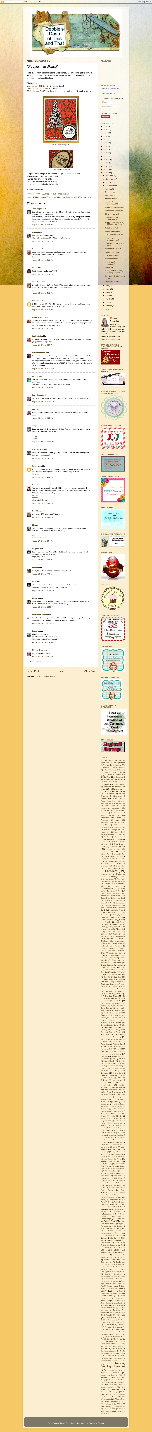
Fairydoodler (105, 1034)
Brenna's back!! (111, 198)
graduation (108, 1063)
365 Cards (121, 767)
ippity (119, 1097)
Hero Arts (112, 1075)
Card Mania (113, 846)
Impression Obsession (117, 1090)
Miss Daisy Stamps (119, 1156)
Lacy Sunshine (106, 1121)
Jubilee (106, 1106)
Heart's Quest (118, 1073)
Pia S (34, 409)
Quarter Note (120, 1219)
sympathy (104, 1305)
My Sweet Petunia (119, 1168)
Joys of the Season (118, 1104)
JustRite (118, 1111)
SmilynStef (36, 336)
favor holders (105, 1039)
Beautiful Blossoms (107, 827)
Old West (118, 1178)
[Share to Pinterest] (68, 194)
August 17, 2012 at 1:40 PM (42, 517)
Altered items (117, 798)
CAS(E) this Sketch (108, 858)
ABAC (115, 782)
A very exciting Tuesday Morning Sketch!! (114, 272)
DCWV (123, 984)
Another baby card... (113, 252)
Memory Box (117, 1145)
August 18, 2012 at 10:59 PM (43, 607)
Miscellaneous (105, 1156)
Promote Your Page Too (108, 93)
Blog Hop (122, 834)
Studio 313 (111, 1283)
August (108, 189)
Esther (34, 631)
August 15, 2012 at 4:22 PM (42, 260)
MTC (119, 1161)
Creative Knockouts (110, 955)
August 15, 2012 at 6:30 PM (42, 310)
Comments (108, 106)
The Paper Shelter (118, 1334)
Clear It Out (116, 891)
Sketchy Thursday (118, 1255)
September (110, 186)
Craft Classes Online (112, 905)
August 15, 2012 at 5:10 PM (42, 274)
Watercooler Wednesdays (109, 1392)
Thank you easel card (113, 281)
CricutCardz (116, 963)
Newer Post (33, 671)
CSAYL (103, 967)
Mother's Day (106, 1161)
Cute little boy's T (111, 228)
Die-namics (119, 998)
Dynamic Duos (106, 1025)
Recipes (120, 1224)
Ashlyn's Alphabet (108, 815)
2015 (106, 163)
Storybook (114, 1281)
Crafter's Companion (108, 912)
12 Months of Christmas (113, 765)
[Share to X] (63, 194)
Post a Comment (36, 661)
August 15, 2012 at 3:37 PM (42, 241)
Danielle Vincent (38, 352)
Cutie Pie (107, 977)
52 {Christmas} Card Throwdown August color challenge (50, 91)
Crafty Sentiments (116, 936)
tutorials (103, 1375)
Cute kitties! (109, 267)
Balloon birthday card (113, 249)
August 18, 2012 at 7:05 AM (42, 574)
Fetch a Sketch (118, 1039)
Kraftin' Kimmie (115, 1116)
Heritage (104, 1075)
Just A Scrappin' (117, 1106)
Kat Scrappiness (108, 1113)
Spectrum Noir (106, 1262)
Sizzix (107, 1255)
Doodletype (105, 1018)
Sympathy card (110, 192)
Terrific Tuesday (106, 1315)
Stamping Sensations (113, 1274)
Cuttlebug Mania (107, 979)
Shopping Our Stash (117, 1245)
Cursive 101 (109, 970)
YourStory (120, 1411)
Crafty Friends (115, 929)
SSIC (120, 1264)
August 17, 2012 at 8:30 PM (42, 560)
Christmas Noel (71, 197)
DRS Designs (116, 1023)
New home (118, 1176)
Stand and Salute (119, 1276)
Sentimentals (105, 1243)
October (109, 182)
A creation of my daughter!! (111, 263)
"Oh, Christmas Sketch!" (114, 235)
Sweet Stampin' (116, 1298)
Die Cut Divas (111, 996)
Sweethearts (118, 1303)
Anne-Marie (36, 282)
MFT (114, 1149)
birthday (114, 832)
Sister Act (121, 1252)
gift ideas (113, 1059)
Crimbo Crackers (107, 965)
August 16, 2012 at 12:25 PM (43, 442)
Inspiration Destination (109, 1094)
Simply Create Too (107, 1252)
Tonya (34, 426)
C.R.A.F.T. (104, 842)
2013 (106, 169)
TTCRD (122, 1360)
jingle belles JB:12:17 (36, 86)
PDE (104, 1204)
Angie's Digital (120, 803)
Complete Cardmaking (113, 900)
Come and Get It (119, 898)
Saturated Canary (114, 1231)
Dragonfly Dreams (107, 1020)
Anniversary (116, 808)
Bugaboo (118, 839)
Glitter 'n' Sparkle (109, 1061)
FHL (121, 1041)
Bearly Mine (117, 825)
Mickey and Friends (116, 1152)
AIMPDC (108, 791)
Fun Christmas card (112, 195)
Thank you (120, 1315)
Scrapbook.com (106, 1233)
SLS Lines (106, 1257)
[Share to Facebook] (65, 194)
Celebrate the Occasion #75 (38, 89)
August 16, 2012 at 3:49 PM (42, 458)
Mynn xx (35, 301)
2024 (106, 133)
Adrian (35, 268)
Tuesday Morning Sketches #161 (111, 203)
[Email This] (59, 194)
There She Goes (117, 1349)
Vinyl (119, 1387)
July (107, 286)
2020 (106, 146)
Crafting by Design (119, 915)
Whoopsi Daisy (120, 1399)
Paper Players (107, 1190)
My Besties (116, 1164)
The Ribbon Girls (112, 1341)
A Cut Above (118, 777)
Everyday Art (105, 1030)
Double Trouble (117, 1018)
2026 (106, 126)
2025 (106, 130)
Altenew (104, 799)
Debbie (115, 319)
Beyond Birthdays (110, 830)
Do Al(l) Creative (109, 1013)
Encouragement (115, 1027)
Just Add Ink (105, 1109)
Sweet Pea (117, 1291)
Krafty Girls (118, 1118)
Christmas (61, 197)
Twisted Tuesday (108, 1377)
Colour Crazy (105, 898)
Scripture (109, 1235)
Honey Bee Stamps (109, 1082)
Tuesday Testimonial (116, 1370)
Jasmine (103, 1101)
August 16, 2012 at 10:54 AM (43, 418)
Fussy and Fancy (107, 1054)
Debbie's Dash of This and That (110, 88)
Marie (34, 582)
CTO (80, 197)
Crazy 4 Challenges (108, 948)
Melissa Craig (37, 650)
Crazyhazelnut (111, 950)
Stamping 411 (120, 1272)
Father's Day (116, 1037)
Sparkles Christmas (110, 1259)
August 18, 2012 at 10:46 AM (43, 590)
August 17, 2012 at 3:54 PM (42, 541)
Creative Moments (108, 958)
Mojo (119, 1159)
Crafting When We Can (109, 920)
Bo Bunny (107, 837)
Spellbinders (120, 1262)
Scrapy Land (120, 1233)
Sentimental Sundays (112, 1240)
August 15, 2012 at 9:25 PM (42, 345)
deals (106, 986)
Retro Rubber (117, 1226)
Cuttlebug (117, 977)
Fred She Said (118, 1044)
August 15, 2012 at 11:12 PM (43, 369)
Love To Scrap (112, 1133)
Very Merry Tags (116, 1384)
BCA (107, 825)
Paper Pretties (119, 1192)
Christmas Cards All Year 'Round (113, 879)
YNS (113, 1409)
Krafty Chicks (105, 1118)
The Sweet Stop (114, 1346)
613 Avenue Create (112, 775)
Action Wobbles (119, 784)
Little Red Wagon (115, 1128)
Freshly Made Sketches (111, 1046)
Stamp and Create (108, 1267)
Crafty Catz (113, 927)
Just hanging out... (112, 255)
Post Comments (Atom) (46, 676)
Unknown (36, 466)
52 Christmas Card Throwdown (44, 197)
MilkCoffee (104, 1154)
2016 (106, 159)
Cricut (114, 960)
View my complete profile (110, 339)
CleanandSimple (107, 888)
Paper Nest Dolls (117, 1187)
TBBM (121, 1307)
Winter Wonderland (112, 1401)
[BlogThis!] (61, 194)
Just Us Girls (107, 1111)
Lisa (34, 525)
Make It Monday (107, 1137)
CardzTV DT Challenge (111, 854)
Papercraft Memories (108, 1197)
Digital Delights (116, 1005)
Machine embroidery (116, 1135)
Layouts (103, 1123)
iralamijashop (105, 1099)
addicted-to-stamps (118, 789)
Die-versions (105, 1001)
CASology (114, 861)
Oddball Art (105, 1178)
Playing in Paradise (110, 1211)
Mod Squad (108, 1159)
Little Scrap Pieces (108, 1130)
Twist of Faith (116, 1375)
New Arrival (105, 1176)
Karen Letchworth (39, 485)
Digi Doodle (105, 1003)
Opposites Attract (106, 1180)
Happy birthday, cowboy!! (114, 207)
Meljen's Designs (117, 1142)
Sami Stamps (120, 1228)
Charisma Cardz (106, 866)
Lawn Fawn (119, 1121)
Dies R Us (117, 1001)
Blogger (101, 1423)
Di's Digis (121, 994)
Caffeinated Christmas (118, 841)
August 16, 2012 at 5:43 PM (42, 503)
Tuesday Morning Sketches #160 (111, 218)
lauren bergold (38, 317)
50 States (120, 770)
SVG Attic (112, 1288)
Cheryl (34, 598)
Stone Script (105, 1281)
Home (62, 671)
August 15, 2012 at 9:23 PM (42, 328)
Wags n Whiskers (110, 1389)
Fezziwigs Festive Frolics (109, 1041)
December (110, 176)
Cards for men (114, 849)
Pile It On (112, 1207)
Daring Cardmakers (116, 982)
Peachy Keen (113, 1204)
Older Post (90, 671)
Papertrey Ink (115, 1200)
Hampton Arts (105, 1068)
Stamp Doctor (112, 1269)
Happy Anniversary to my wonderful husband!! (114, 224)
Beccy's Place (120, 827)
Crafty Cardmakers (110, 924)
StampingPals (105, 1276)
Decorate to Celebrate (108, 989)
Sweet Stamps (106, 1303)
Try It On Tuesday (117, 1358)
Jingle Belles (87, 197)
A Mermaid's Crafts (39, 538)
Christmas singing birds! (114, 211)
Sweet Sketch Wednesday (109, 1293)
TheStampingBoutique (108, 1351)
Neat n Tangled (115, 1173)
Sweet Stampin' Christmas (111, 1300)
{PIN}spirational (119, 763)
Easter (116, 1025)
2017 (106, 156)
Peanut (35, 567)
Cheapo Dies (120, 866)
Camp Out (107, 844)
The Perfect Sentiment (112, 1337)
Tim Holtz (115, 1353)
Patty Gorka (37, 395)
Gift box (104, 1059)
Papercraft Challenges (114, 1195)
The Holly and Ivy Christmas (114, 1325)
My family (115, 1166)
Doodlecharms (118, 1015)
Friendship (104, 1049)
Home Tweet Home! (112, 231)
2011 (106, 310)
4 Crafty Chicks (108, 770)
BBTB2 (122, 822)
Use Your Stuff (114, 1380)
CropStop (119, 965)
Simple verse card (112, 214)
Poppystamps (106, 1219)
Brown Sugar (106, 839)
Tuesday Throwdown (110, 1373)
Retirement (104, 1226)
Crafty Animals (120, 922)
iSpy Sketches (118, 1099)
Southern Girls (118, 1257)
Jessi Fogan (37, 209)
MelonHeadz (105, 1145)
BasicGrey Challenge (108, 822)
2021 (106, 143)
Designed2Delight (107, 993)
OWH (111, 1185)
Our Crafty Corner (107, 1183)
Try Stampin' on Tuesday (109, 1360)
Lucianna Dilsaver (39, 615)
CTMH (113, 967)
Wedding (108, 1394)
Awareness (105, 820)
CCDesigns (117, 863)
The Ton (104, 1349)
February (109, 302)
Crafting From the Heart (112, 917)
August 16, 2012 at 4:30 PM (42, 477)
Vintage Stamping (107, 1387)
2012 (106, 173)
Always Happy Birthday (109, 801)
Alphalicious (117, 796)
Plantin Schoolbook (116, 1209)
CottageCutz (120, 903)
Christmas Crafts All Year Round (114, 881)
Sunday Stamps (112, 1286)
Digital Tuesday (106, 1008)
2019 (106, 149)
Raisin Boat (109, 1221)
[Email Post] (54, 194)
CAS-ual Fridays (114, 856)
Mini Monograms (117, 1154)
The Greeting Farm (118, 1322)
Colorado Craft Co (116, 896)
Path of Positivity (106, 1202)
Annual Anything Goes (109, 810)
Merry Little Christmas (109, 1147)
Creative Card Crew (116, 953)
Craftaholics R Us (116, 910)
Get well (104, 1056)
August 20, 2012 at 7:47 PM (42, 656)
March (108, 299)
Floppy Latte (105, 1044)
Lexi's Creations (115, 1123)
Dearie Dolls (117, 986)
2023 (106, 136)
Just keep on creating (118, 1109)
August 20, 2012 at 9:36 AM (42, 642)
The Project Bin (119, 1339)
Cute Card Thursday (108, 972)
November (110, 179)
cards (122, 846)
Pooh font (116, 1216)
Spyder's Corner (110, 1264)
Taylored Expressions (108, 1307)
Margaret (35, 549)
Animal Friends (110, 806)
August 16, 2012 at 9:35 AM (42, 387)
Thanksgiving (111, 1317)
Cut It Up (119, 970)
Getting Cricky (117, 1056)
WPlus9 (106, 1409)
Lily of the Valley (113, 1125)
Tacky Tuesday (117, 1305)
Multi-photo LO (106, 1164)
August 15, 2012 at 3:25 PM (42, 225)
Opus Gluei (119, 1180)
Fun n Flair (118, 1051)
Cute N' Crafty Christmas (116, 974)
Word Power (121, 1406)
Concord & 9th (106, 903)
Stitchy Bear (118, 1279)
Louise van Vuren (39, 249)
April (107, 296)
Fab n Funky (115, 1032)
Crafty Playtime (114, 934)
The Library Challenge (112, 1327)
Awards (118, 818)
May (107, 292)
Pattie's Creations (119, 1202)
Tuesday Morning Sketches (113, 1365)
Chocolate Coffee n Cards (114, 868)
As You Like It (116, 813)
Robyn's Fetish (106, 1228)
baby (117, 820)
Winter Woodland (107, 1404)
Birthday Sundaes (107, 834)
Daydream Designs (108, 984)
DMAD (123, 1010)
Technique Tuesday (116, 1312)
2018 (106, 153)
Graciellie (122, 1061)
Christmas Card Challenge (113, 875)
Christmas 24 (106, 874)
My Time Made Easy (109, 1171)
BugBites (36, 511)
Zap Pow (104, 1413)
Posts (106, 102)
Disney (118, 1008)
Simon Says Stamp (110, 1250)
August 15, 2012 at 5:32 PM (42, 293)
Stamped (110, 1271)
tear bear (104, 1310)
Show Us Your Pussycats (114, 1247)
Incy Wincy (107, 1092)
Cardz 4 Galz (107, 851)
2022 (106, 139)
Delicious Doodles (115, 991)
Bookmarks (118, 837)
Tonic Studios (112, 1356)
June (108, 289)
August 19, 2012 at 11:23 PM (43, 623)
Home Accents (117, 1080)
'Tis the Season (107, 760)
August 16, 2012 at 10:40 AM (43, 402)
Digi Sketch (116, 1003)
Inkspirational (118, 1092)
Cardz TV (122, 851)
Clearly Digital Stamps (109, 893)
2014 (106, 166)
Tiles (107, 1353)
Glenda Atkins (38, 449)
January (109, 306)
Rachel (35, 232)
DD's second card (112, 259)
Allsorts (111, 794)
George (119, 1054)
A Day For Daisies (107, 779)
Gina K (122, 1059)
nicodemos (84, 1423)
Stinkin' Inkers (107, 1279)
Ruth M (35, 376)
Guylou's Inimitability (116, 1066)
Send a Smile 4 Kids (118, 1238)
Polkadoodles (106, 1214)
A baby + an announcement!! (112, 239)
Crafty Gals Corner (108, 932)
